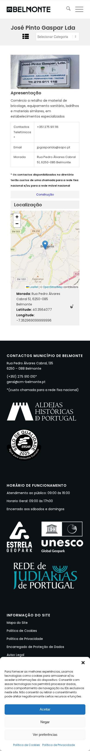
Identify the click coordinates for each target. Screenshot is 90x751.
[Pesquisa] (66, 9)
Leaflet (33, 287)
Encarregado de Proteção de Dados (35, 647)
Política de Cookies (26, 745)
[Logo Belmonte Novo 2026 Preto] (37, 9)
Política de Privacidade (58, 745)
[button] (83, 662)
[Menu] (77, 9)
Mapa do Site (17, 622)
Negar (45, 722)
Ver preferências (45, 735)
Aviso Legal (15, 655)
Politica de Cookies (22, 630)
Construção (45, 194)
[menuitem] (66, 9)
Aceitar (45, 709)
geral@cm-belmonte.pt (26, 382)
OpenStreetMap (53, 287)
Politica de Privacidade (25, 638)
